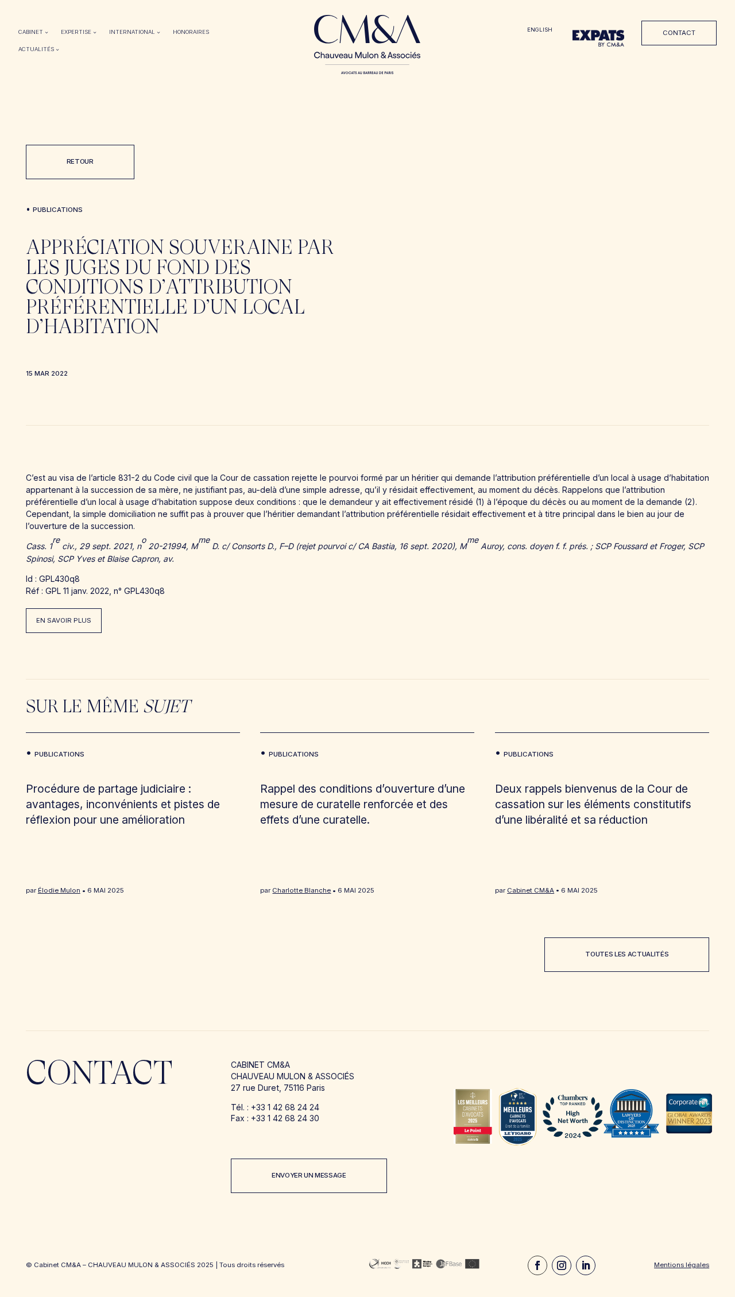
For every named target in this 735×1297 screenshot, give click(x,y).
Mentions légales (681, 1265)
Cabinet (30, 32)
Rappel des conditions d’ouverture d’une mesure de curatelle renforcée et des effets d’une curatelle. (362, 804)
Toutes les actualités (626, 954)
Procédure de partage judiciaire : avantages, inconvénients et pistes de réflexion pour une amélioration (123, 804)
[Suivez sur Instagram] (561, 1265)
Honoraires (191, 32)
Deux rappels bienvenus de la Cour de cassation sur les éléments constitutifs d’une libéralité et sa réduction (593, 804)
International (132, 32)
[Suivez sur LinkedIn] (585, 1265)
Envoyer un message (309, 1175)
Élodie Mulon (59, 890)
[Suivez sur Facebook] (537, 1265)
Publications (58, 210)
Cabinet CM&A (530, 890)
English (539, 29)
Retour (80, 161)
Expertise (76, 32)
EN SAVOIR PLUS (63, 620)
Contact (679, 33)
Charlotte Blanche (301, 890)
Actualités (36, 49)
